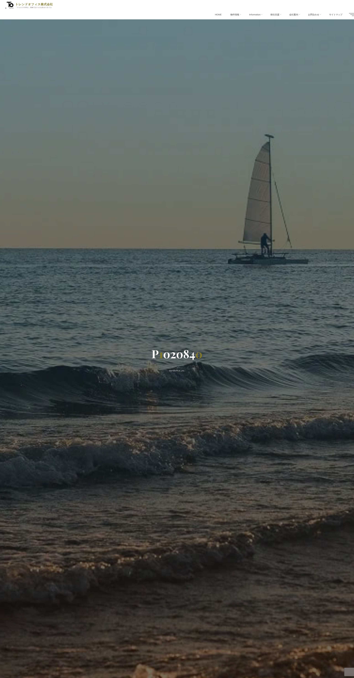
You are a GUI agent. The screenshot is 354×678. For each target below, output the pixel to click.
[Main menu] (351, 14)
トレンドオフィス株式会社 (34, 4)
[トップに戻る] (343, 667)
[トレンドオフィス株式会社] (9, 4)
